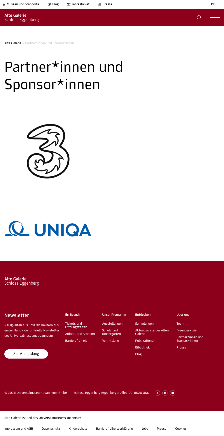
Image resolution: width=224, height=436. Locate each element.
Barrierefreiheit (76, 341)
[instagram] (165, 393)
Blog (55, 4)
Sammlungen (144, 324)
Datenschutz (51, 429)
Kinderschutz (78, 429)
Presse (107, 4)
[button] (199, 17)
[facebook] (157, 393)
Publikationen (145, 341)
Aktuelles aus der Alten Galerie (152, 332)
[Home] (21, 17)
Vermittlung (110, 341)
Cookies (181, 429)
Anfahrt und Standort (80, 334)
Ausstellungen (112, 324)
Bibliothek (142, 347)
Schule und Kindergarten (111, 332)
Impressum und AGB (18, 429)
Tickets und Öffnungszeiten (76, 325)
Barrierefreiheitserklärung (114, 429)
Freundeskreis (187, 330)
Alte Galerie (12, 43)
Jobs (145, 429)
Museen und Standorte (23, 4)
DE (213, 4)
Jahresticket (80, 4)
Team (180, 324)
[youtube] (172, 393)
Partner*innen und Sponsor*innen (190, 339)
